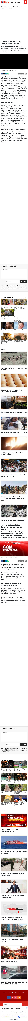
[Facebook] (2, 73)
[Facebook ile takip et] (9, 997)
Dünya (10, 6)
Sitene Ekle (14, 993)
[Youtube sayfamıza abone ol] (12, 997)
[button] (21, 73)
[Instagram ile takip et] (15, 997)
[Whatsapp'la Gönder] (8, 73)
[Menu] (25, 2)
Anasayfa (5, 6)
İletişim (15, 992)
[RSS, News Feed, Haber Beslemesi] (19, 997)
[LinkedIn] (6, 73)
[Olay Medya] (10, 2)
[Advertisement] (14, 25)
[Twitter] (4, 73)
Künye (10, 992)
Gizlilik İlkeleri (21, 992)
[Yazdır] (19, 73)
